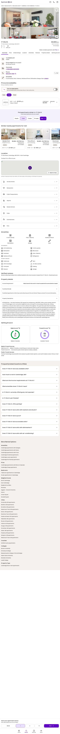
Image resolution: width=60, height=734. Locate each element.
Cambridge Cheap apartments (9, 467)
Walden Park (6, 141)
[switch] (30, 89)
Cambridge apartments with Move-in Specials (13, 465)
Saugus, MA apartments (7, 525)
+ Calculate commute (12, 69)
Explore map (53, 172)
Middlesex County (17, 5)
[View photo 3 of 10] (44, 33)
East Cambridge (30, 5)
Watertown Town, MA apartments (9, 509)
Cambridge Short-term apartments (10, 565)
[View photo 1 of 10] (30, 17)
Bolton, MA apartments (7, 511)
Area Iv (3, 492)
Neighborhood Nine (6, 485)
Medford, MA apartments (7, 504)
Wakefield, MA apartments (8, 518)
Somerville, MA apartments (8, 502)
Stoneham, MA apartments (8, 528)
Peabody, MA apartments (7, 532)
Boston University (5, 548)
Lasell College (4, 560)
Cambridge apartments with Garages (10, 447)
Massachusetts (8, 5)
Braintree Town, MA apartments (9, 514)
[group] (13, 134)
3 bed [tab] (14, 95)
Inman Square (4, 494)
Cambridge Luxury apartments (9, 457)
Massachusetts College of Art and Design (11, 553)
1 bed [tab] (3, 95)
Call (57, 73)
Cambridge (24, 5)
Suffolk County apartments (8, 543)
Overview (4, 52)
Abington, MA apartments (7, 535)
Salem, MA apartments (7, 530)
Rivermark (56, 141)
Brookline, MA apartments (7, 507)
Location (24, 52)
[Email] (50, 2)
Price (10, 52)
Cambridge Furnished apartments (9, 454)
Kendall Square (5, 497)
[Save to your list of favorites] (56, 9)
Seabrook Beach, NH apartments (9, 516)
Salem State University (7, 555)
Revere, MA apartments (7, 521)
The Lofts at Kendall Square (36, 141)
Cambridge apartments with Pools (10, 452)
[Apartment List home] (6, 2)
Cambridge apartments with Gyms (10, 450)
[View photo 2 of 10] (15, 33)
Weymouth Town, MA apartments (9, 537)
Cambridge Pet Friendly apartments (10, 459)
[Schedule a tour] (57, 2)
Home (2, 5)
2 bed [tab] (9, 95)
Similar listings (17, 52)
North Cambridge (5, 480)
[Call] (53, 2)
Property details (46, 52)
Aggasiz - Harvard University (8, 489)
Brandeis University (6, 557)
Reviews (38, 52)
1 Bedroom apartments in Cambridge (10, 472)
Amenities (31, 52)
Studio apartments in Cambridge (9, 475)
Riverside (3, 487)
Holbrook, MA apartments (7, 523)
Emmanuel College (6, 550)
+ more (46, 78)
